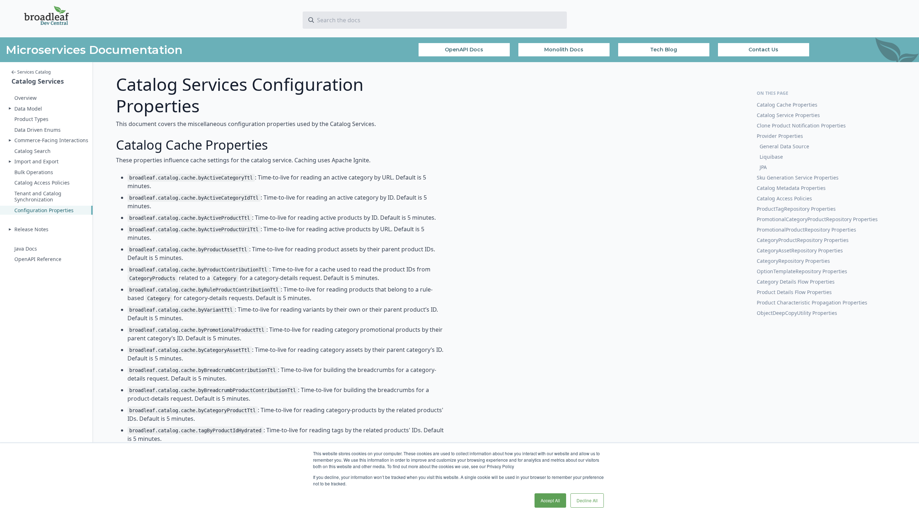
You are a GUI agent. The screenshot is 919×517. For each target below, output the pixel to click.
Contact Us (763, 49)
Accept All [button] (550, 500)
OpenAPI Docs (464, 49)
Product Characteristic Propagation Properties (812, 302)
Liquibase (771, 156)
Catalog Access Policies (784, 198)
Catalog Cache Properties (787, 104)
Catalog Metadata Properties (791, 188)
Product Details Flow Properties (794, 292)
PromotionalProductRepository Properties (806, 229)
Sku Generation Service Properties (798, 177)
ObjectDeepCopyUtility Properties (797, 312)
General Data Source (784, 146)
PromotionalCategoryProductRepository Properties (817, 219)
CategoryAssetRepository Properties (800, 250)
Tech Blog (663, 49)
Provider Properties (780, 135)
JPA (763, 167)
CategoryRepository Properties (793, 260)
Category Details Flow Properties (796, 281)
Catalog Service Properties (788, 115)
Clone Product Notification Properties (801, 125)
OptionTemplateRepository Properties (802, 271)
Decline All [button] (587, 500)
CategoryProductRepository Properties (803, 240)
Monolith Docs (563, 49)
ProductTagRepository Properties (796, 208)
